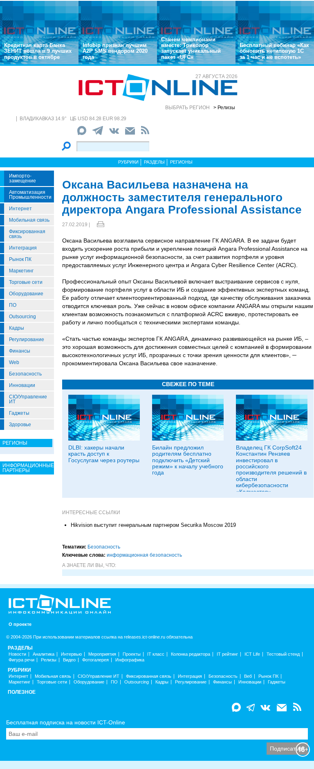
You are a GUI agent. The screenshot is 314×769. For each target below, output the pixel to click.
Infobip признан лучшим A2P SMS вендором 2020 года (115, 51)
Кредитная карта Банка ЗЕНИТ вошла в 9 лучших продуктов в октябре (38, 51)
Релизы (48, 660)
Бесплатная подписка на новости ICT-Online (65, 722)
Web (14, 362)
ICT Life (252, 654)
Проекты (132, 654)
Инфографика (129, 660)
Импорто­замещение (22, 178)
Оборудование (26, 293)
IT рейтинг (227, 654)
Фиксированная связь (27, 234)
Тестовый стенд (283, 654)
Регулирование (26, 339)
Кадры (16, 328)
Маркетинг (21, 270)
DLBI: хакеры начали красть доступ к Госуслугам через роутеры (103, 453)
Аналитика (43, 654)
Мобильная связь (29, 220)
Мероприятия (102, 654)
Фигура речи (21, 660)
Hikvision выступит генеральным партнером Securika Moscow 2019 (153, 525)
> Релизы (224, 107)
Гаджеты (19, 413)
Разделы (154, 162)
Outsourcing (22, 316)
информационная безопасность (144, 555)
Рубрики (128, 162)
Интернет (20, 208)
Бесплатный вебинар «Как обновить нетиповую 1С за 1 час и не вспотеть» (274, 51)
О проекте (20, 624)
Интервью (71, 654)
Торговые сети (26, 282)
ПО (12, 305)
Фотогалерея (95, 660)
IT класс (155, 654)
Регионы (181, 162)
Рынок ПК (20, 259)
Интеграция (23, 247)
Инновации (22, 385)
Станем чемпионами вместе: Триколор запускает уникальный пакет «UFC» (191, 48)
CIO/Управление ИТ (28, 399)
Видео (69, 660)
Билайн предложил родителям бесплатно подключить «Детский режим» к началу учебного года (187, 460)
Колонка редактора (190, 654)
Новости (17, 654)
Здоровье (20, 424)
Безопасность (25, 373)
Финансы (19, 351)
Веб (248, 676)
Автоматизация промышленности (30, 195)
